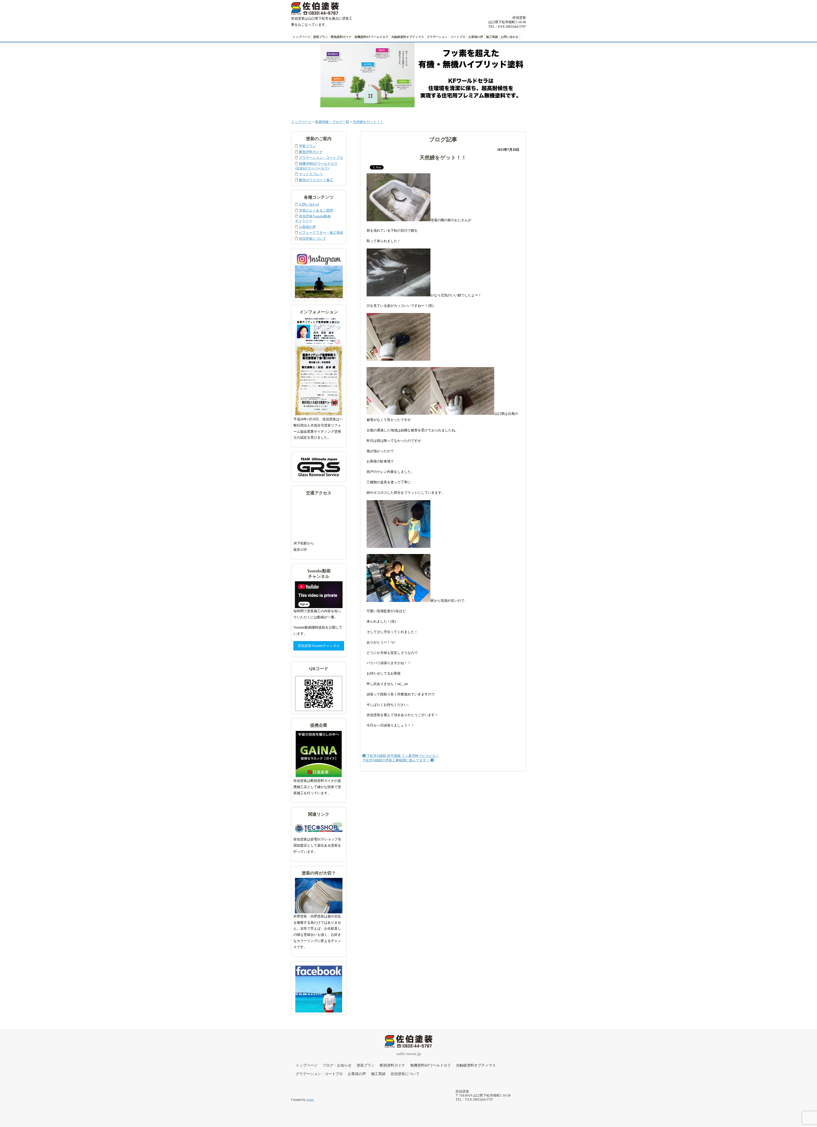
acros (310, 1099)
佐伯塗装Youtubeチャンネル (319, 645)
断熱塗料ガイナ (341, 37)
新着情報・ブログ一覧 (332, 122)
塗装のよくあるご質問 (316, 210)
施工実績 (492, 37)
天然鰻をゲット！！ (368, 122)
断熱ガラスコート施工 (316, 180)
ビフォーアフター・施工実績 (321, 232)
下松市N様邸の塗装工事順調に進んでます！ (396, 760)
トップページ (301, 37)
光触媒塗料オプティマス (407, 37)
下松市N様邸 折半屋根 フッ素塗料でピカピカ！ (402, 756)
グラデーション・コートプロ (446, 37)
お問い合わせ (509, 37)
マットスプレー (311, 174)
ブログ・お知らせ (337, 1065)
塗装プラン (320, 37)
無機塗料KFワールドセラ (371, 37)
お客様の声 (475, 37)
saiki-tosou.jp (408, 1053)
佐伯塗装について (312, 238)
